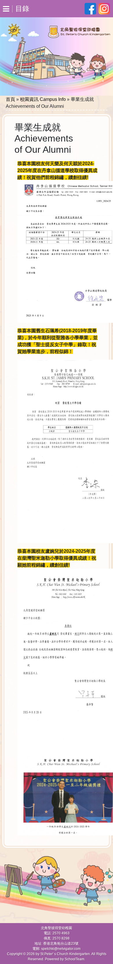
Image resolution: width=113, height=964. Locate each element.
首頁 (10, 99)
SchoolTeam (74, 959)
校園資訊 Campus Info (43, 99)
